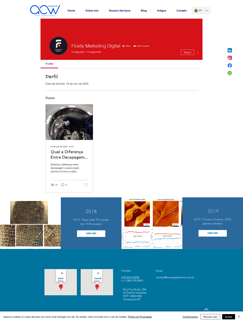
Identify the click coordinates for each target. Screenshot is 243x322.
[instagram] (230, 58)
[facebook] (230, 65)
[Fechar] (239, 316)
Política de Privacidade (140, 316)
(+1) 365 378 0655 (132, 280)
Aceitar (228, 316)
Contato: (126, 270)
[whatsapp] (230, 73)
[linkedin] (230, 50)
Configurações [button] (190, 316)
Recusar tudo (210, 316)
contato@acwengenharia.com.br (175, 277)
